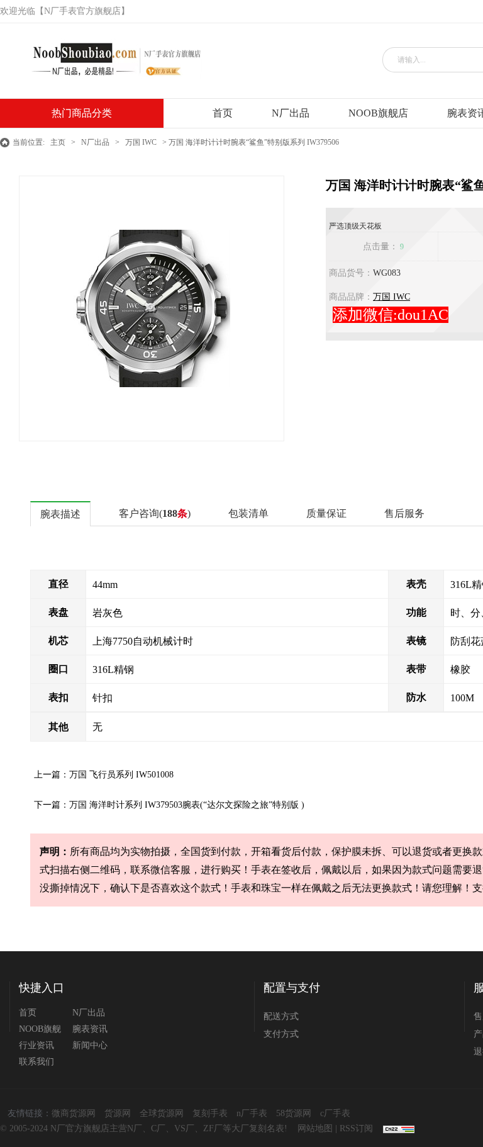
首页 (223, 113)
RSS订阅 (356, 1128)
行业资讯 (36, 1045)
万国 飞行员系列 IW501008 (121, 774)
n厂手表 (251, 1113)
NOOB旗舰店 (378, 113)
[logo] (111, 60)
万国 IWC (141, 142)
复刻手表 (210, 1113)
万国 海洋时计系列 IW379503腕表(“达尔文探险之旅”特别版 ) (186, 805)
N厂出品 (290, 113)
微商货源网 (74, 1113)
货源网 (117, 1113)
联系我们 (36, 1061)
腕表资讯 (90, 1029)
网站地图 (315, 1128)
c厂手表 (335, 1113)
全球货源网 (162, 1113)
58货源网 (293, 1113)
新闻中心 (90, 1045)
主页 (57, 142)
